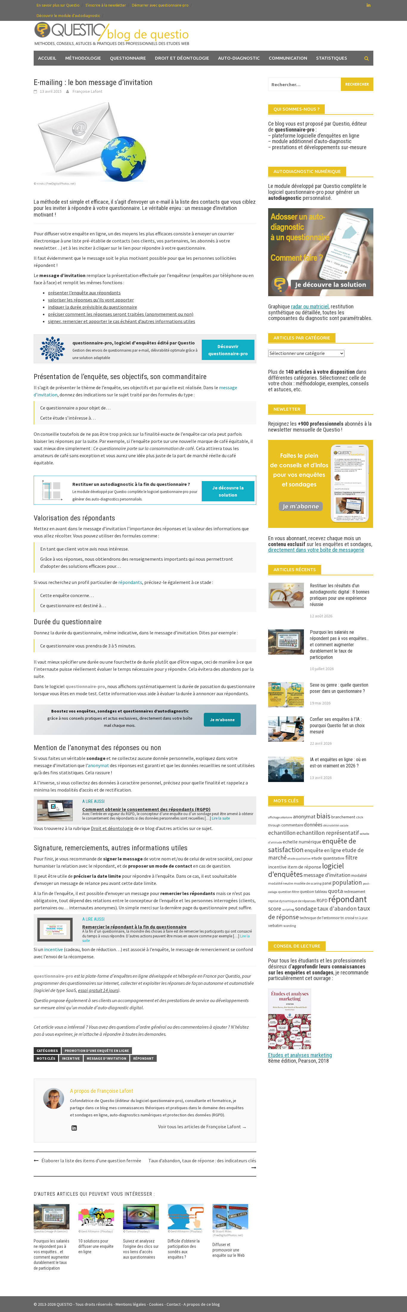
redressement (354, 891)
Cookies (156, 1304)
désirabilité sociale (335, 825)
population (347, 882)
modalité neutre (280, 883)
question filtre (288, 891)
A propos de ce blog (202, 1304)
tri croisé (347, 917)
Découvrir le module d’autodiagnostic (68, 16)
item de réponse (304, 867)
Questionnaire (128, 58)
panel (326, 883)
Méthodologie (83, 58)
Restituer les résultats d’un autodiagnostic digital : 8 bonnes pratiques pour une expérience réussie (339, 595)
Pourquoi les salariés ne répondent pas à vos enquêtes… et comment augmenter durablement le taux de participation (339, 644)
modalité (359, 875)
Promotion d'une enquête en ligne (97, 1050)
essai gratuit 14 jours (98, 990)
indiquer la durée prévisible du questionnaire (92, 307)
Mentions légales (131, 1304)
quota (335, 890)
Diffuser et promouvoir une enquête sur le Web (228, 1250)
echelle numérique (302, 842)
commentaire (292, 825)
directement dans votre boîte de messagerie (316, 550)
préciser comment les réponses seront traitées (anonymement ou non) (120, 314)
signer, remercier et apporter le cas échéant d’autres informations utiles (121, 321)
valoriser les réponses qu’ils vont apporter (91, 300)
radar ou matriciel (310, 306)
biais (323, 816)
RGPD (321, 900)
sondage (305, 908)
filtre (351, 857)
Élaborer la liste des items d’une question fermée (91, 1160)
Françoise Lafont (87, 91)
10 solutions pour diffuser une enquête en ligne (96, 1246)
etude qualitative (299, 858)
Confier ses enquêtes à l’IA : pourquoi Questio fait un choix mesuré (337, 725)
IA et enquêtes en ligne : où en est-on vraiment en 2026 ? (338, 763)
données (313, 824)
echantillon (282, 832)
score (274, 908)
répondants (130, 582)
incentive (53, 949)
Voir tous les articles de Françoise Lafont (202, 1126)
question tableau (313, 891)
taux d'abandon (337, 908)
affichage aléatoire (280, 817)
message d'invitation (106, 1058)
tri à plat (361, 918)
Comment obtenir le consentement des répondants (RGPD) (146, 809)
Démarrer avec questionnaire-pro (160, 5)
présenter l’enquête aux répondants (84, 293)
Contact (174, 1304)
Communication (288, 58)
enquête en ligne (323, 850)
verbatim (275, 925)
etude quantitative (327, 858)
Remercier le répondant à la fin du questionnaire (134, 927)
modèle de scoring (307, 883)
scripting (288, 909)
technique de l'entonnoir (320, 917)
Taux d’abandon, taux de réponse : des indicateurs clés (202, 1160)
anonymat (98, 765)
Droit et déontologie (182, 58)
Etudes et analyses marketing (300, 1055)
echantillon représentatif (327, 832)
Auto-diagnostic (239, 58)
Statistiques (331, 58)
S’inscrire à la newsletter (106, 5)
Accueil (47, 58)
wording (289, 925)
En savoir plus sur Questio (58, 5)
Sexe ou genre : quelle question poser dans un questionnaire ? (339, 688)
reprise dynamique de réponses (292, 901)
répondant (143, 1058)
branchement (343, 817)
